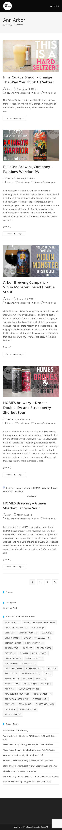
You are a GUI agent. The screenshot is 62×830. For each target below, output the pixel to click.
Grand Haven (13, 668)
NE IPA (46, 684)
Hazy (52, 668)
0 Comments (50, 92)
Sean (8, 89)
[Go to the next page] (55, 582)
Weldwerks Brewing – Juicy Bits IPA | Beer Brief (23, 755)
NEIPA (9, 689)
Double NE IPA (13, 658)
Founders (28, 663)
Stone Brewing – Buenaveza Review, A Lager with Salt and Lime (30, 765)
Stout (10, 709)
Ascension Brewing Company (39, 622)
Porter (10, 704)
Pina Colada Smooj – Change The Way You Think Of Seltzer (28, 79)
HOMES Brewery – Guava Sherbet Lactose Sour (24, 505)
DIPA (24, 653)
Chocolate (12, 648)
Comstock (44, 648)
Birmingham (12, 638)
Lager (27, 678)
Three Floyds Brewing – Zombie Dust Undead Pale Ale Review (29, 750)
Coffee (27, 648)
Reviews (10, 92)
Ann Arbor (18, 24)
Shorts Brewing (45, 704)
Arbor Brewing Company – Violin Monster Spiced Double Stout (29, 287)
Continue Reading (16, 117)
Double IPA (39, 653)
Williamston (13, 714)
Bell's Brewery (28, 633)
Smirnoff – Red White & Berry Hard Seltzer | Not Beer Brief (28, 760)
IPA (48, 673)
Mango (41, 678)
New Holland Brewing (17, 694)
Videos (35, 92)
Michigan (12, 684)
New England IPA (29, 689)
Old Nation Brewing (17, 699)
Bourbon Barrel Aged (36, 638)
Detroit (10, 653)
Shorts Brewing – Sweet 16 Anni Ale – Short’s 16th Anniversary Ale (31, 776)
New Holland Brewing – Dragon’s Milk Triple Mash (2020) (27, 781)
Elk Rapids (11, 663)
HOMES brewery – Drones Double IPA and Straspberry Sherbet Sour (27, 407)
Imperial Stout (31, 673)
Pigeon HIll (40, 699)
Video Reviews (23, 92)
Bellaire (47, 633)
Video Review (27, 709)
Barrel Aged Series (16, 627)
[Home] (4, 24)
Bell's (10, 633)
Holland (11, 673)
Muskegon (30, 684)
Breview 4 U (13, 643)
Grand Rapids (34, 668)
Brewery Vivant (34, 643)
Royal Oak (25, 704)
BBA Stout (38, 627)
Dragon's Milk (34, 658)
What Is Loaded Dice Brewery (15, 730)
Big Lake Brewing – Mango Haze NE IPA (19, 771)
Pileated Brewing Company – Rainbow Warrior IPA (28, 169)
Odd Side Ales (42, 694)
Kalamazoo (12, 678)
